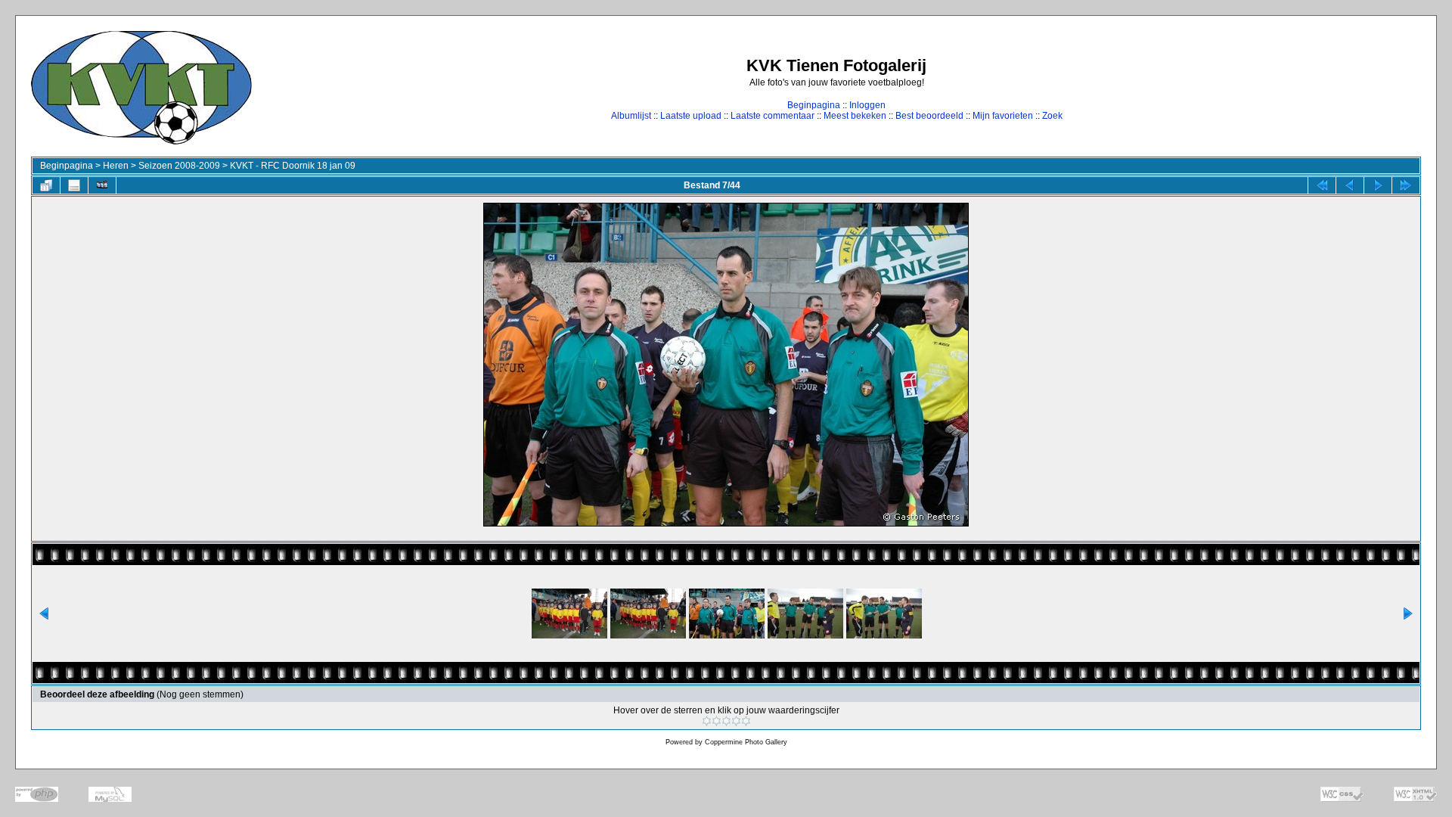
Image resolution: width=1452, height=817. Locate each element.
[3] (726, 721)
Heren (116, 165)
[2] (716, 721)
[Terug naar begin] (1322, 185)
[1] (707, 721)
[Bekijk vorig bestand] (1350, 185)
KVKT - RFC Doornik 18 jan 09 (292, 165)
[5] (746, 721)
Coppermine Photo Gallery (746, 742)
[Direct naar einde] (1405, 185)
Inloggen (867, 105)
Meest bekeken (855, 115)
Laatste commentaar (772, 115)
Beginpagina (813, 105)
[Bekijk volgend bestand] (1378, 185)
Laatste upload (690, 115)
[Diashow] (102, 185)
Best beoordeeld (929, 115)
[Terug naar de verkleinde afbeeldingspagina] (46, 185)
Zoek (1052, 115)
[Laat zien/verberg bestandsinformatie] (74, 185)
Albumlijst (631, 115)
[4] (736, 721)
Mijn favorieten (1003, 115)
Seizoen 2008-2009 (179, 165)
